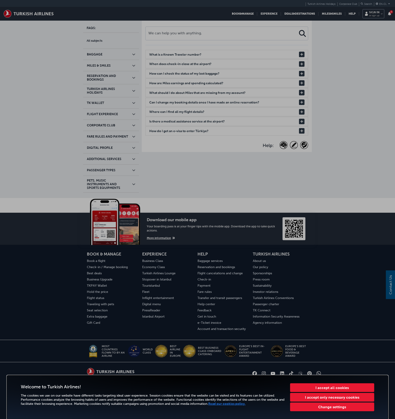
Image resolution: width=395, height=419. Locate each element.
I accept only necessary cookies (332, 397)
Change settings (332, 407)
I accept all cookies (332, 388)
